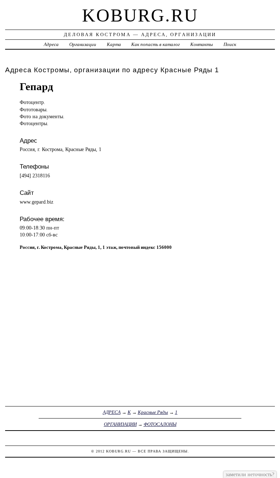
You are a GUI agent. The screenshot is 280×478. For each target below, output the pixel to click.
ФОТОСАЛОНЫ (160, 424)
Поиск (229, 44)
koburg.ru (140, 15)
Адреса (51, 44)
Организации (82, 44)
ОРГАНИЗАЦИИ (120, 424)
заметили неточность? (250, 474)
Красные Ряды (153, 412)
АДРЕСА (112, 412)
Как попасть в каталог (155, 44)
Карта (114, 44)
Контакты (201, 44)
